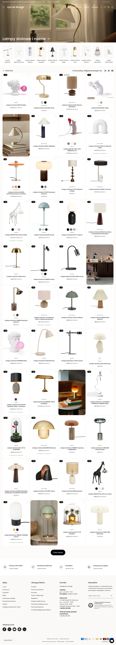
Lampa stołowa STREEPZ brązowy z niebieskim (72, 448)
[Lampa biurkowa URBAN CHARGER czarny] (16, 513)
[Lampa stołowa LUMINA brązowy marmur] (16, 299)
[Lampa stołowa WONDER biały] (16, 342)
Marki (4, 595)
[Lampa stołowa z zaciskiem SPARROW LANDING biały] (99, 383)
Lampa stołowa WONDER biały (16, 361)
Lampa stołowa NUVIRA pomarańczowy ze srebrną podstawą (16, 193)
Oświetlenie (77, 7)
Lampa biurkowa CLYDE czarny (72, 361)
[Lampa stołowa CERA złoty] (16, 258)
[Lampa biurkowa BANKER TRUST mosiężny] (44, 383)
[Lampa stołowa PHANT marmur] (99, 170)
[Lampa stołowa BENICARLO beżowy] (99, 299)
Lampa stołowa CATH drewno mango (72, 190)
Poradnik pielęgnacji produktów (41, 610)
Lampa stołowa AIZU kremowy (100, 364)
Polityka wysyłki (60, 641)
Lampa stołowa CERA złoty (16, 276)
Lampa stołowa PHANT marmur (100, 189)
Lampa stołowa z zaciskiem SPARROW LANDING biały (100, 402)
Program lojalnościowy (38, 601)
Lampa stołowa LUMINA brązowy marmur (16, 321)
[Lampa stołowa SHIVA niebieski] (44, 127)
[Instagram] (9, 629)
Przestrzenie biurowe (9, 601)
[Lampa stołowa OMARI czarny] (44, 258)
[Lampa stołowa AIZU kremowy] (99, 342)
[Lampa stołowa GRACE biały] (16, 86)
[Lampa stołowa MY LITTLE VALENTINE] (16, 429)
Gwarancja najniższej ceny (39, 604)
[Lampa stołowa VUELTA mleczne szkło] (99, 127)
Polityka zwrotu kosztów (52, 638)
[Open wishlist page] (105, 7)
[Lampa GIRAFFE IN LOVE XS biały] (16, 213)
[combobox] (96, 1)
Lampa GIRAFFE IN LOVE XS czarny (100, 494)
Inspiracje (95, 7)
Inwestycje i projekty (9, 598)
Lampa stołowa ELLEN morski (44, 235)
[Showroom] (108, 7)
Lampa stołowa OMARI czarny (44, 279)
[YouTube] (14, 629)
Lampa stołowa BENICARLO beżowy (100, 318)
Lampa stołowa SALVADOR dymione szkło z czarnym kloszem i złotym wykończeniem (16, 406)
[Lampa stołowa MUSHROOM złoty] (44, 429)
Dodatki (86, 7)
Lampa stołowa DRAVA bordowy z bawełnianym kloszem (100, 233)
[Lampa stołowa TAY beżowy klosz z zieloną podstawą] (44, 299)
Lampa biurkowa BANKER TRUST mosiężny (44, 402)
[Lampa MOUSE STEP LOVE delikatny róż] (72, 127)
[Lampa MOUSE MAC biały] (99, 86)
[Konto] (101, 7)
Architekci (6, 592)
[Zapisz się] (111, 596)
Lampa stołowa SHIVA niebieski (44, 146)
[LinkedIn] (24, 629)
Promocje (56, 2)
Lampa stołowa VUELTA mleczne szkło (100, 147)
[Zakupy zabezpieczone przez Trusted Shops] (90, 605)
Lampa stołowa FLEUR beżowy (44, 361)
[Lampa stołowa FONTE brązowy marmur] (44, 170)
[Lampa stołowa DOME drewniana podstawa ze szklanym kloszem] (16, 472)
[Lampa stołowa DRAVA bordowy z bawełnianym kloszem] (99, 213)
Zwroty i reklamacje (37, 595)
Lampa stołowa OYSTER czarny (44, 491)
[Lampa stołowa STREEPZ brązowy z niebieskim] (72, 429)
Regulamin (34, 598)
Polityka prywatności (64, 638)
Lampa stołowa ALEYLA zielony (72, 318)
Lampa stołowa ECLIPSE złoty (44, 108)
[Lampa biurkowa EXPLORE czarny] (72, 258)
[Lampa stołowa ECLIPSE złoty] (44, 86)
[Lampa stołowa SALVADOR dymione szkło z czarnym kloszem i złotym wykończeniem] (16, 383)
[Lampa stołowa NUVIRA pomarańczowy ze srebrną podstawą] (16, 170)
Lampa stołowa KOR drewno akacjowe (72, 106)
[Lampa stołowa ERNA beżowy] (72, 472)
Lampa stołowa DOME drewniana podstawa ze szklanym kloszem (16, 492)
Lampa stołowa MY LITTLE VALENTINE (16, 448)
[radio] (42, 102)
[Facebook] (4, 629)
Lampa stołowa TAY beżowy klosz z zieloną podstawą (44, 318)
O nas (4, 587)
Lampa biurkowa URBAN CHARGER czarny (16, 536)
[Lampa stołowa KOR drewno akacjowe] (72, 86)
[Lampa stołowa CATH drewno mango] (72, 170)
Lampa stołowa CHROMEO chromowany (100, 448)
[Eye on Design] (15, 7)
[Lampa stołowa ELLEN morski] (44, 213)
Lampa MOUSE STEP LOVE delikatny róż (72, 150)
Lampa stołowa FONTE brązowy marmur (44, 193)
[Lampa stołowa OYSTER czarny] (44, 472)
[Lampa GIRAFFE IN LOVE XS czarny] (99, 472)
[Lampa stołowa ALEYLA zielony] (72, 299)
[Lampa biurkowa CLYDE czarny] (72, 342)
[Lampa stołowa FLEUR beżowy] (44, 342)
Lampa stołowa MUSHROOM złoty (44, 448)
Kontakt (33, 587)
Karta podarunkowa (37, 607)
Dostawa (34, 592)
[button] (4, 7)
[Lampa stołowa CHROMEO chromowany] (99, 429)
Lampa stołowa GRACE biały (16, 105)
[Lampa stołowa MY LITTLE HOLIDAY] (72, 513)
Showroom (6, 590)
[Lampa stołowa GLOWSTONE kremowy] (99, 513)
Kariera (5, 604)
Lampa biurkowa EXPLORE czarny (71, 276)
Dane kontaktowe (69, 641)
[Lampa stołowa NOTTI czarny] (72, 213)
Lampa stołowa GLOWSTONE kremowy (100, 533)
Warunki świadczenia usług (49, 641)
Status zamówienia (37, 590)
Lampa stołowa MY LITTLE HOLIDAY (72, 533)
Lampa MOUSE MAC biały (100, 108)
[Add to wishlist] (27, 74)
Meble (69, 7)
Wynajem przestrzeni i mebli (11, 607)
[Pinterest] (19, 629)
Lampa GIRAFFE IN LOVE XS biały (16, 235)
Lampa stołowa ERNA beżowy (72, 491)
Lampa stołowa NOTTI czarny (72, 235)
